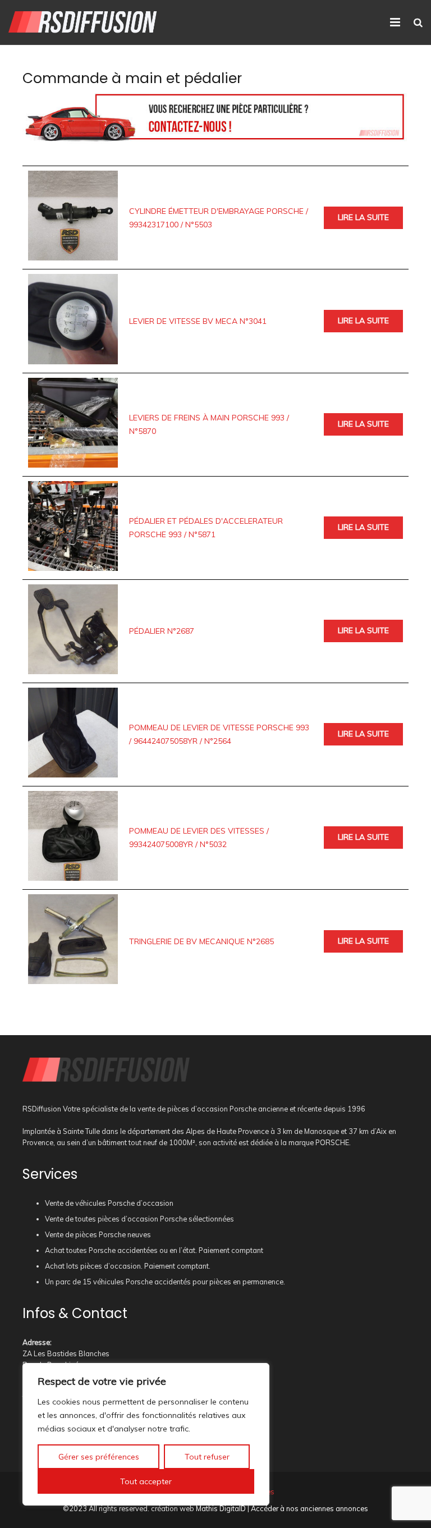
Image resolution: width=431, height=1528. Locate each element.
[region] (145, 1434)
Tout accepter (146, 1481)
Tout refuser (207, 1457)
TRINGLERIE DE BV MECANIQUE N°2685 (201, 941)
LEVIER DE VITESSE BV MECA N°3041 (198, 321)
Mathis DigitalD (221, 1508)
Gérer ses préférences (98, 1457)
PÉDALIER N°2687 (161, 631)
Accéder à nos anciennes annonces (309, 1508)
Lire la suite (363, 217)
